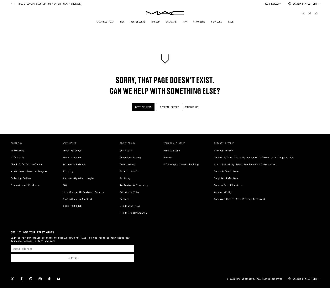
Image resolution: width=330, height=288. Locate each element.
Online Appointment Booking (181, 164)
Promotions (17, 150)
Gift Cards (17, 157)
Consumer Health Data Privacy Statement (239, 198)
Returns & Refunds (74, 164)
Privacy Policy (223, 150)
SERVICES (216, 21)
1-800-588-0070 (72, 205)
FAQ (65, 185)
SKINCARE (171, 21)
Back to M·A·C (128, 171)
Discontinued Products (25, 185)
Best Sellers (143, 107)
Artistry (125, 178)
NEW (122, 21)
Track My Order (72, 150)
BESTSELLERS (137, 21)
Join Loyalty (273, 3)
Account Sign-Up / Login (78, 178)
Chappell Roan (105, 21)
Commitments (127, 164)
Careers (124, 198)
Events (168, 157)
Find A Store (172, 150)
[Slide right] (14, 4)
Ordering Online (21, 178)
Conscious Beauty (130, 157)
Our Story (126, 150)
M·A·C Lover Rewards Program (29, 171)
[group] (136, 4)
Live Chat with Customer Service (83, 192)
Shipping (68, 171)
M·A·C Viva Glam (130, 205)
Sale (230, 21)
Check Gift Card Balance (26, 164)
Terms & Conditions (226, 171)
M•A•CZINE (199, 21)
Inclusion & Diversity (134, 185)
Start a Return (72, 157)
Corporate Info (129, 192)
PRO (185, 21)
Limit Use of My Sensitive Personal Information (245, 164)
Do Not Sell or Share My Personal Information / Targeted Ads (254, 157)
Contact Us (191, 107)
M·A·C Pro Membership (133, 212)
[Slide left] (12, 4)
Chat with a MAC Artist (77, 198)
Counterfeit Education (228, 185)
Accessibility (223, 192)
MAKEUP (155, 21)
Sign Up (72, 257)
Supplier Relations (226, 178)
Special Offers (169, 107)
